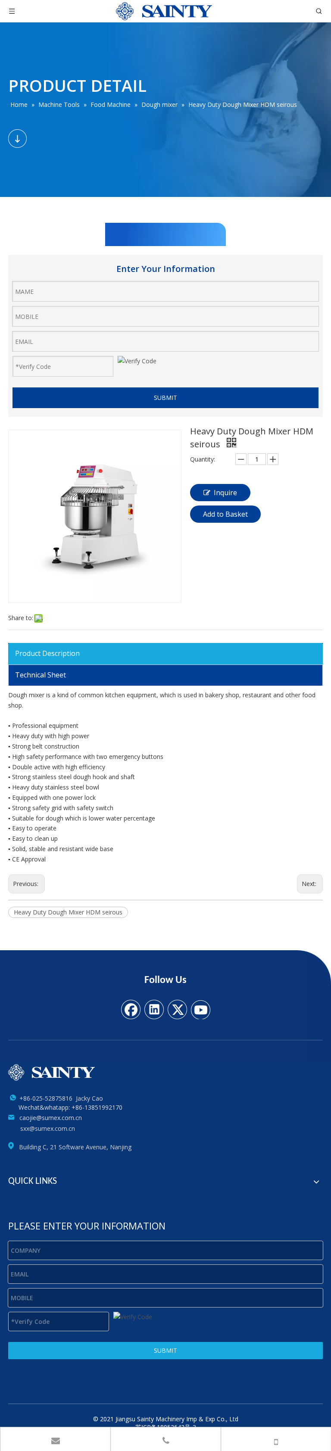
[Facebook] (130, 1009)
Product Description (47, 653)
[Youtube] (200, 1009)
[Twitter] (177, 1009)
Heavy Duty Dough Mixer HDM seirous (68, 912)
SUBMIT (165, 397)
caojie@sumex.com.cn (50, 1118)
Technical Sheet (40, 675)
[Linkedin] (154, 1009)
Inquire (225, 492)
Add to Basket (225, 514)
